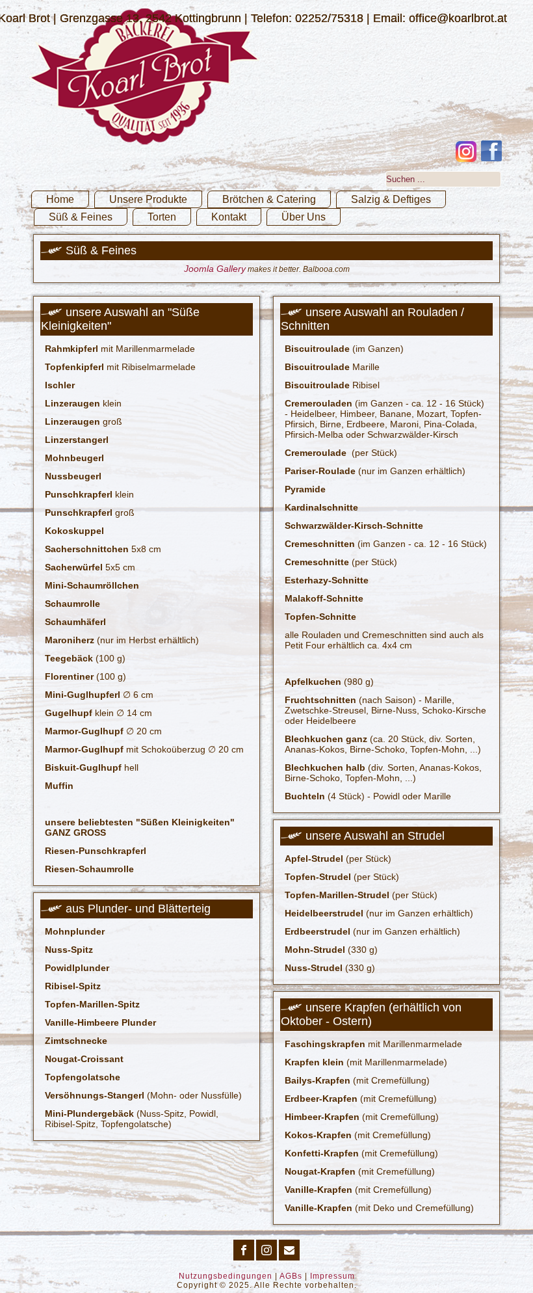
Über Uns (303, 216)
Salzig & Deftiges (391, 199)
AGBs (291, 1276)
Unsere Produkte (148, 199)
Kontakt (228, 216)
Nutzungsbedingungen (225, 1276)
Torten (162, 216)
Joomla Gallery (215, 268)
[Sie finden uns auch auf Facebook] (491, 150)
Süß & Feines (80, 216)
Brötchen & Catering (269, 199)
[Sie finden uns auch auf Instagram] (466, 151)
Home (60, 199)
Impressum (332, 1276)
